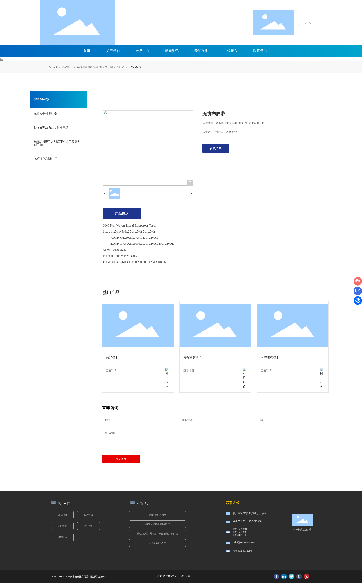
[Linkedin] (284, 576)
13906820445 (240, 535)
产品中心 (67, 67)
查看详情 (111, 370)
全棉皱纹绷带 (293, 325)
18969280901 (240, 529)
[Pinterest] (306, 576)
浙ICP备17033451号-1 (168, 576)
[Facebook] (276, 576)
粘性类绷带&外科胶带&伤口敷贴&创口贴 (100, 67)
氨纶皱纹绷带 (215, 325)
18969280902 (240, 532)
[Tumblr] (299, 576)
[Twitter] (291, 576)
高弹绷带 (138, 325)
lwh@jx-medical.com (244, 542)
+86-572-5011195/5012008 (247, 521)
